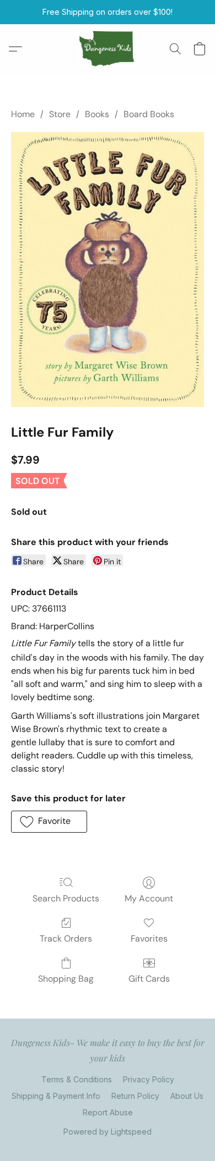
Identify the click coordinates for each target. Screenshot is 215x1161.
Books (97, 114)
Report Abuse (108, 1112)
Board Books (148, 114)
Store (60, 114)
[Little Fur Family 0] (107, 269)
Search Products (66, 898)
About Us (186, 1096)
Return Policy (135, 1096)
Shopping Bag (66, 978)
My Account (149, 898)
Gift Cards (149, 978)
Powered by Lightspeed (107, 1131)
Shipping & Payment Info (56, 1096)
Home (23, 114)
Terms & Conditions (76, 1079)
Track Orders (66, 938)
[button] (108, 49)
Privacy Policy (148, 1079)
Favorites (149, 938)
